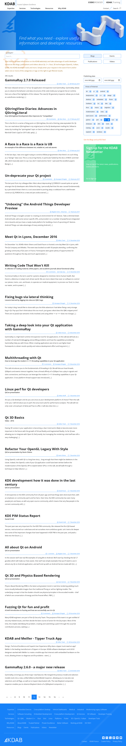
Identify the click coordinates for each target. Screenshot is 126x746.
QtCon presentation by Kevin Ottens (18, 452)
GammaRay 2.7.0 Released (25, 80)
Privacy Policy (117, 741)
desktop (88, 99)
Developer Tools (94, 718)
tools (107, 124)
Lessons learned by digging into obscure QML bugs (24, 300)
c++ (101, 95)
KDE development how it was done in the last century (40, 482)
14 (44, 697)
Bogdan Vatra (56, 212)
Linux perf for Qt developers (27, 389)
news (102, 112)
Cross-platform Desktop (42, 709)
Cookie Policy (105, 741)
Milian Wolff (62, 395)
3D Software (91, 714)
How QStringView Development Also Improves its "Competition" (29, 116)
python (88, 120)
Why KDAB (62, 8)
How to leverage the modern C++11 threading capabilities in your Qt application (34, 361)
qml (97, 120)
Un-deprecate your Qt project (28, 175)
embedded (100, 99)
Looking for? (9, 52)
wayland (88, 132)
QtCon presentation (12, 392)
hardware (89, 103)
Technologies (35, 8)
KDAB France (94, 741)
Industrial (80, 709)
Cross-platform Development (64, 714)
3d (87, 91)
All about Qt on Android (23, 547)
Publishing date (89, 76)
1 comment (51, 553)
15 (49, 697)
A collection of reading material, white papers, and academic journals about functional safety (39, 269)
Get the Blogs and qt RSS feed (95, 140)
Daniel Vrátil (9, 519)
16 (55, 697)
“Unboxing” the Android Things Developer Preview (37, 206)
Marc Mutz (63, 119)
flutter (111, 99)
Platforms (58, 718)
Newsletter (53, 727)
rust (113, 120)
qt (105, 120)
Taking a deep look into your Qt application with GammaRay (39, 327)
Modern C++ (30, 718)
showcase (89, 124)
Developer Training (105, 714)
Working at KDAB (76, 723)
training (88, 128)
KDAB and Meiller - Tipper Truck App (33, 638)
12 (34, 697)
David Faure (62, 491)
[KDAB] (10, 3)
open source (90, 116)
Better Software (62, 723)
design (110, 95)
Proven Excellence (48, 723)
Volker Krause (62, 333)
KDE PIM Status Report (22, 516)
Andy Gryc (64, 212)
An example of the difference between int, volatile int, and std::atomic (31, 147)
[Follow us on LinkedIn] (110, 738)
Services (22, 8)
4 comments (52, 119)
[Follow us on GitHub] (107, 738)
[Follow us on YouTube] (121, 738)
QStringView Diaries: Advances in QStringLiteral (31, 111)
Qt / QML (21, 718)
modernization (90, 112)
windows (99, 132)
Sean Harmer (62, 582)
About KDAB (22, 723)
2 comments (52, 272)
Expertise (10, 8)
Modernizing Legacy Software (96, 709)
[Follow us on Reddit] (117, 738)
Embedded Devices (24, 709)
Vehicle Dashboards (60, 709)
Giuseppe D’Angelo (61, 179)
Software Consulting (24, 714)
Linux (50, 718)
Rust (39, 718)
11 (29, 697)
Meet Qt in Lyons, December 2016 (31, 237)
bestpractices (90, 95)
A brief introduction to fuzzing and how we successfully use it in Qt (30, 610)
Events (112, 56)
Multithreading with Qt (23, 358)
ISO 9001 (88, 723)
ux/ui (98, 128)
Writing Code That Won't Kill (27, 265)
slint (99, 124)
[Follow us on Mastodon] (114, 738)
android (102, 91)
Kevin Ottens (62, 455)
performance (103, 116)
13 (39, 697)
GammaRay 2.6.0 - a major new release (35, 667)
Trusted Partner (34, 723)
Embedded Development (43, 714)
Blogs (93, 56)
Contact (84, 741)
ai (94, 91)
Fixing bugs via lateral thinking (29, 297)
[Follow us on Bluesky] (103, 738)
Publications (92, 61)
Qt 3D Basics (14, 417)
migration (108, 107)
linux (87, 107)
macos (97, 107)
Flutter (66, 718)
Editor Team (62, 84)
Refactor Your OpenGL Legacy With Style (36, 449)
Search (116, 8)
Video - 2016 (9, 421)
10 (24, 697)
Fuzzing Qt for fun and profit (27, 607)
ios (99, 103)
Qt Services (81, 714)
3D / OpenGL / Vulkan (78, 718)
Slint (44, 718)
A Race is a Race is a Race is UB (28, 144)
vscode (107, 128)
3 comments (48, 179)
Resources (49, 8)
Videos (112, 61)
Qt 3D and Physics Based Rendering (32, 575)
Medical (72, 709)
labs (106, 103)
